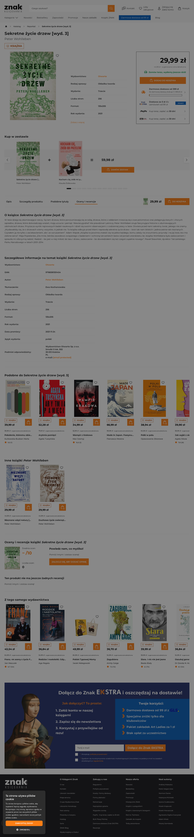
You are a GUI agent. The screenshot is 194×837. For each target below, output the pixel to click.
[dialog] (24, 812)
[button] (24, 829)
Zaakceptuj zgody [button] (24, 823)
